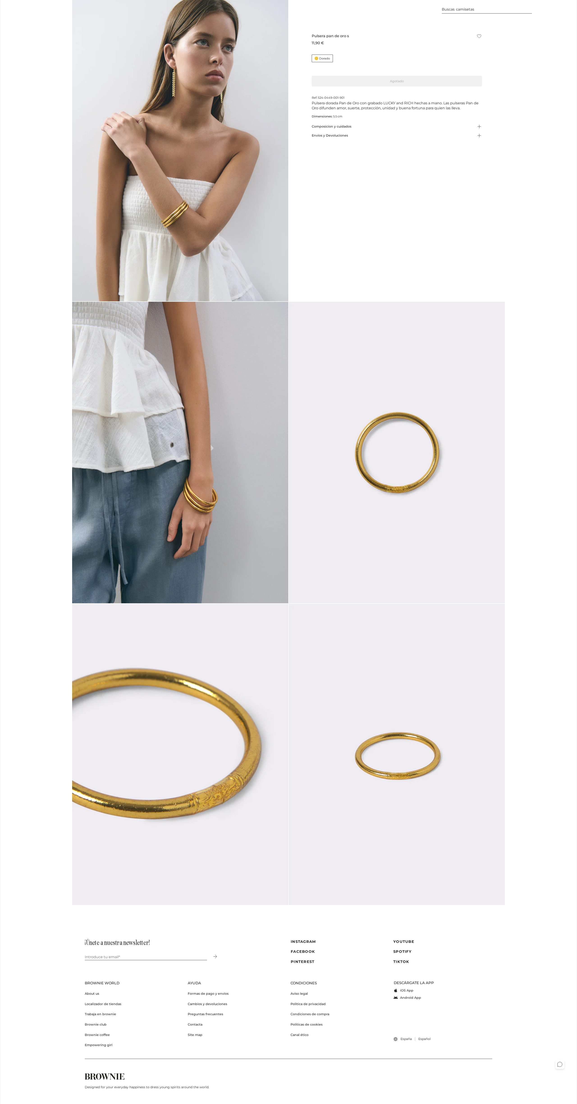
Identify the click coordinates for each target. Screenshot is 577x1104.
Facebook (303, 951)
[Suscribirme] (215, 957)
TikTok (401, 962)
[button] (28, 9)
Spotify (402, 951)
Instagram (303, 941)
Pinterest (303, 962)
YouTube (403, 941)
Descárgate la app (414, 983)
